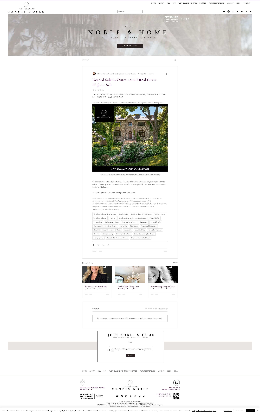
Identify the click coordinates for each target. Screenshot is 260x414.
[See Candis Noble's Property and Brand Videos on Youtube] (224, 11)
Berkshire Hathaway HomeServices (105, 214)
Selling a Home (160, 214)
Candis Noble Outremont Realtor (117, 238)
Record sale (134, 226)
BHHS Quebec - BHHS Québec (141, 214)
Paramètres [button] (228, 411)
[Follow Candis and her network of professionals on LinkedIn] (246, 11)
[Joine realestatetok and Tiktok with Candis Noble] (144, 396)
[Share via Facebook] (93, 245)
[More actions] (166, 74)
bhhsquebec (98, 222)
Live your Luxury (108, 234)
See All (175, 263)
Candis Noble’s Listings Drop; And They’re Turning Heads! (128, 287)
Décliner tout (239, 411)
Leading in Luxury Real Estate (140, 238)
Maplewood (127, 230)
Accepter (250, 411)
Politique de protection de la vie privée (204, 411)
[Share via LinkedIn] (103, 245)
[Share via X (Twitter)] (98, 245)
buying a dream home (129, 222)
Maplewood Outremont (148, 226)
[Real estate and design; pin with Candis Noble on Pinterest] (122, 396)
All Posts (85, 60)
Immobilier (123, 226)
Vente (118, 230)
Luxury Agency (98, 238)
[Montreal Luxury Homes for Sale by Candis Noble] (130, 274)
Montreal (112, 218)
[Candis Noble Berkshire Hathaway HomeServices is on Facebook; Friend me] (131, 396)
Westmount (97, 226)
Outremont (143, 222)
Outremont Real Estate (123, 234)
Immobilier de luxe (111, 226)
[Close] (257, 410)
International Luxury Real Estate (144, 234)
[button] (175, 60)
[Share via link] (108, 245)
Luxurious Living (140, 230)
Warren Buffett (154, 218)
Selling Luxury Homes (112, 222)
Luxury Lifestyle (155, 222)
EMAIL (130, 342)
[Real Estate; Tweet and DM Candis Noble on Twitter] (135, 396)
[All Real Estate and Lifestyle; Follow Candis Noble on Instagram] (233, 11)
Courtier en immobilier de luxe (103, 230)
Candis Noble (123, 214)
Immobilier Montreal (154, 230)
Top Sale (96, 234)
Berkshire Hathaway (100, 218)
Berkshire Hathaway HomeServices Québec (132, 218)
